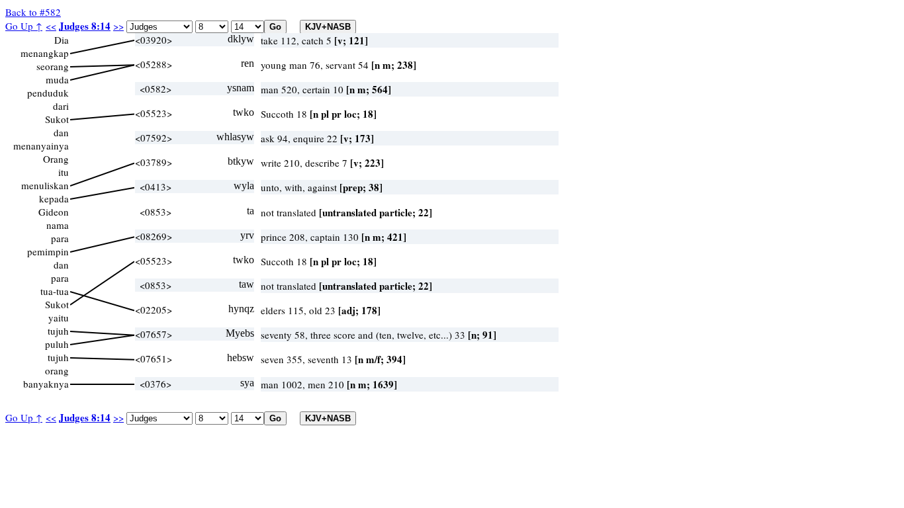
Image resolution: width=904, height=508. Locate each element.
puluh (57, 344)
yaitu (58, 317)
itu (63, 172)
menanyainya (41, 145)
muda (57, 79)
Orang (56, 158)
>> (118, 25)
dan (61, 132)
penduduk (48, 92)
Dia (61, 39)
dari (61, 105)
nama (57, 225)
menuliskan (45, 185)
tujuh (58, 330)
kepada (54, 198)
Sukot (57, 119)
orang (57, 370)
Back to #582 (33, 12)
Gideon (53, 211)
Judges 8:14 (85, 26)
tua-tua (54, 291)
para (60, 238)
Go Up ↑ (23, 25)
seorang (52, 66)
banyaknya (46, 383)
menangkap (45, 53)
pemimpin (48, 251)
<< (51, 25)
